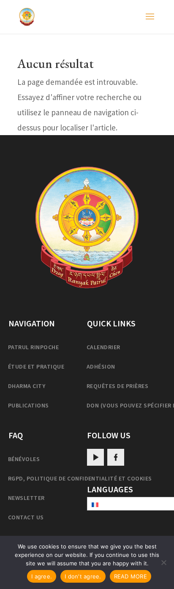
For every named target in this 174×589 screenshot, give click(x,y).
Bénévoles (24, 459)
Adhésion (101, 366)
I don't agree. (83, 576)
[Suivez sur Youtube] (95, 457)
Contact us (26, 517)
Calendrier (103, 347)
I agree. (41, 576)
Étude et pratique (36, 366)
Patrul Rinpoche (33, 347)
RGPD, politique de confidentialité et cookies (80, 478)
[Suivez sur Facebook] (115, 457)
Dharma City (26, 386)
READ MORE (130, 576)
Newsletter (26, 498)
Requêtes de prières (117, 386)
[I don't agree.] (163, 562)
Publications (28, 405)
